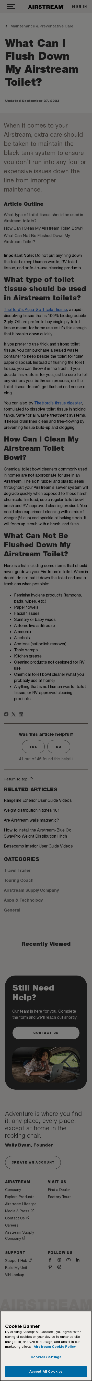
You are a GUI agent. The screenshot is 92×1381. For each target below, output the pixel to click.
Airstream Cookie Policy (55, 1346)
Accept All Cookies (46, 1371)
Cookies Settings (46, 1357)
